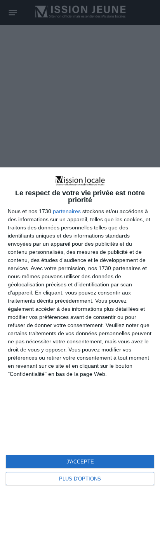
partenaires (67, 211)
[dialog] (80, 362)
